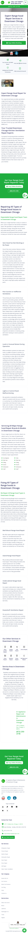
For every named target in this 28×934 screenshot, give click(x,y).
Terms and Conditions (14, 928)
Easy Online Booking (14, 43)
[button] (25, 2)
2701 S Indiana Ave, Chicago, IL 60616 (20, 727)
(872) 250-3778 (20, 733)
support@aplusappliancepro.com (11, 833)
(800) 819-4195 (14, 191)
